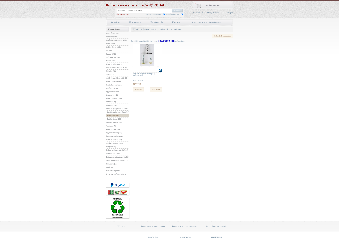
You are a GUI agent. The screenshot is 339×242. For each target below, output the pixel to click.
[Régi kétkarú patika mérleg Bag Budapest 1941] (147, 65)
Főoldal (137, 29)
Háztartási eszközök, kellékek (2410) (114, 86)
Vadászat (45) (111, 126)
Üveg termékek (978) (114, 64)
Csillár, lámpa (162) (113, 47)
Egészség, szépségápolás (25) (117, 157)
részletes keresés (123, 14)
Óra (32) (109, 51)
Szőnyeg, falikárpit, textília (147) (113, 59)
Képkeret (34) (111, 105)
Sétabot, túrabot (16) (114, 122)
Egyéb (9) (109, 167)
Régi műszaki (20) (113, 129)
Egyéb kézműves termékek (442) (112, 93)
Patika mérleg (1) (113, 116)
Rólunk (121, 226)
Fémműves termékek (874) (116, 68)
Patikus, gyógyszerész (154, 29)
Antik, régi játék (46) (113, 81)
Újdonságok (135, 22)
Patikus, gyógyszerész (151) (117, 109)
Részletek (156, 89)
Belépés (230, 13)
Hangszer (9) (111, 147)
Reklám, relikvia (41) (114, 140)
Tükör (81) (110, 75)
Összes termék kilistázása (116, 174)
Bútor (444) (110, 44)
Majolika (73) (111, 71)
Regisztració (198, 13)
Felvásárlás (156, 22)
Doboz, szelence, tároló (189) (117, 150)
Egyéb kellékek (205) (114, 133)
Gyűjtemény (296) (113, 154)
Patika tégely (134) (114, 119)
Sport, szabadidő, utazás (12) (117, 160)
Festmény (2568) (112, 33)
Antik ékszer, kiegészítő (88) (116, 78)
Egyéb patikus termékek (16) (118, 112)
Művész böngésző (113, 171)
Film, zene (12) (111, 164)
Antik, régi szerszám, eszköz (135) (114, 100)
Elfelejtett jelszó (213, 13)
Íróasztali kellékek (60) (114, 136)
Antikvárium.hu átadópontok (207, 22)
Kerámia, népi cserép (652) (116, 40)
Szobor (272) (111, 54)
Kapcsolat (177, 22)
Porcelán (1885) (112, 37)
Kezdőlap (115, 22)
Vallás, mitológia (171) (114, 143)
